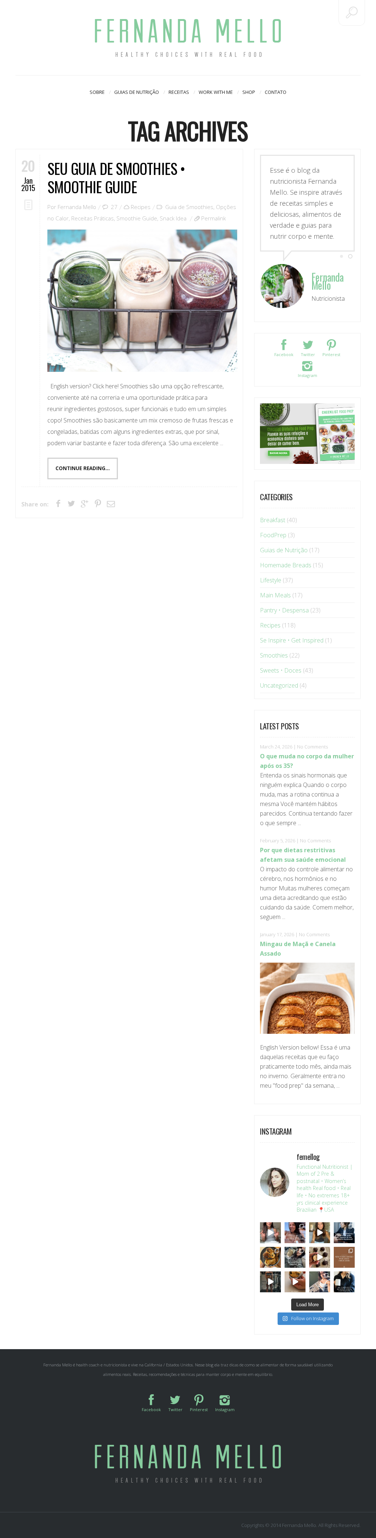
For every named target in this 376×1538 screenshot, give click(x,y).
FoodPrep (273, 535)
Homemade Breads (285, 565)
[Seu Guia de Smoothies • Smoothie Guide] (142, 301)
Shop (248, 92)
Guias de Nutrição (136, 92)
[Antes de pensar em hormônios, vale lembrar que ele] (344, 1232)
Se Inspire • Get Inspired (291, 640)
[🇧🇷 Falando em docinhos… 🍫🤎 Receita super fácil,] (319, 1257)
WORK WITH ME (216, 92)
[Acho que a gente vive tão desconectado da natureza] (319, 1281)
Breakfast (272, 520)
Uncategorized (279, 685)
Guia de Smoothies (189, 206)
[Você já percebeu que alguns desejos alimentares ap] (344, 1257)
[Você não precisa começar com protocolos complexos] (295, 1232)
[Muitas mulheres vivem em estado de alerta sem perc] (344, 1281)
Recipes (141, 206)
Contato (275, 92)
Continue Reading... (82, 468)
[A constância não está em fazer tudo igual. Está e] (295, 1257)
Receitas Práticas (92, 218)
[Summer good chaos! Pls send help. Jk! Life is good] (270, 1257)
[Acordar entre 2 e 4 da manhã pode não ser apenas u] (319, 1232)
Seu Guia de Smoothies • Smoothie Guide (116, 177)
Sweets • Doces (280, 670)
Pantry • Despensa (284, 610)
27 (114, 206)
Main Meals (275, 595)
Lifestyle (270, 580)
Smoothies (274, 655)
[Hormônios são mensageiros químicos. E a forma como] (270, 1232)
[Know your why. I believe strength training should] (270, 1281)
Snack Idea (173, 218)
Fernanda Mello (77, 206)
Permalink (213, 218)
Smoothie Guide (136, 218)
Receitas (179, 92)
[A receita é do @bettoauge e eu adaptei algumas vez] (295, 1281)
